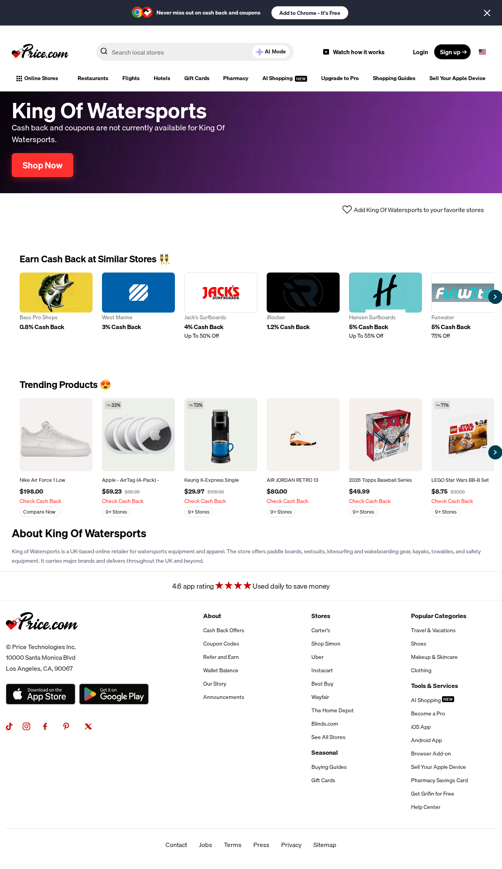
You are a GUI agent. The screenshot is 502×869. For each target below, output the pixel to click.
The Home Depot (332, 710)
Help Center (425, 807)
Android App (426, 740)
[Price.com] (42, 638)
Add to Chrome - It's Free (309, 13)
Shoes (418, 643)
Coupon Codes (221, 643)
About (212, 615)
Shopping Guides (394, 78)
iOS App (421, 727)
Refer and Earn (221, 657)
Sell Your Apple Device (457, 78)
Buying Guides (329, 767)
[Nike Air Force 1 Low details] (56, 434)
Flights (131, 78)
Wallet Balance (220, 670)
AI (275, 51)
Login (420, 52)
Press (261, 844)
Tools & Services (434, 685)
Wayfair (320, 697)
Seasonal (324, 752)
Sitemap (324, 844)
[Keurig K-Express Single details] (220, 434)
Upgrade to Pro (340, 78)
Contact (176, 844)
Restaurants (93, 78)
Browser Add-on (431, 753)
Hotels (162, 78)
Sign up (450, 52)
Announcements (223, 697)
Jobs (205, 844)
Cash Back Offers (223, 630)
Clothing (421, 670)
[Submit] (104, 53)
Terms (233, 844)
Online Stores (41, 78)
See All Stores (328, 737)
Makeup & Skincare (434, 657)
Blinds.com (324, 723)
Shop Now (42, 165)
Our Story (214, 683)
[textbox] (482, 51)
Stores (320, 615)
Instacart (322, 670)
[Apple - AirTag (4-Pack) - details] (138, 434)
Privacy (291, 844)
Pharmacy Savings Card (439, 780)
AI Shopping (278, 78)
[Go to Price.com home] (40, 52)
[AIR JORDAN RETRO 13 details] (303, 434)
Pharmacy (235, 78)
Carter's (320, 630)
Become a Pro (428, 713)
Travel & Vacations (433, 630)
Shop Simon (325, 643)
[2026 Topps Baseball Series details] (385, 434)
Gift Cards (196, 78)
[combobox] (195, 52)
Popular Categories (438, 615)
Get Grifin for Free (432, 793)
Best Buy (322, 683)
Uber (317, 657)
